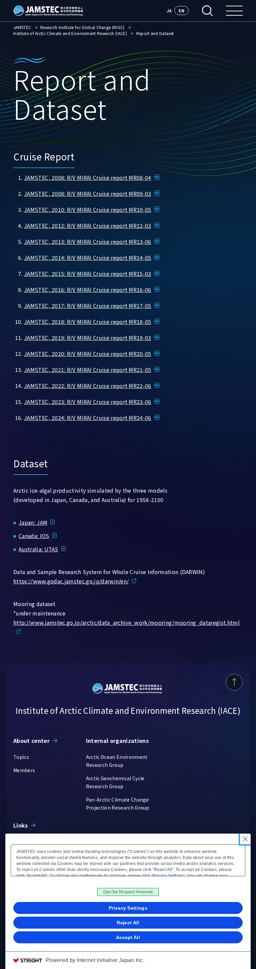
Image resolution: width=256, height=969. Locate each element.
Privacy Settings (128, 908)
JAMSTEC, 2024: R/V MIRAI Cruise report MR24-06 (87, 418)
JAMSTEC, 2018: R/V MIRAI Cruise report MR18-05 (87, 322)
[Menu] (234, 11)
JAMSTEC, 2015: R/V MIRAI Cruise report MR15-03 (87, 274)
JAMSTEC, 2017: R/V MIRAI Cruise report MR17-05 (87, 306)
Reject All (128, 922)
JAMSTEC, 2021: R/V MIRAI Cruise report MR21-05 (87, 370)
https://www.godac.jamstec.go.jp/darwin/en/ (71, 581)
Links (20, 825)
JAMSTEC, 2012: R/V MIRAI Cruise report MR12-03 (87, 225)
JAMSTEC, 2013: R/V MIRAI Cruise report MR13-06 (87, 241)
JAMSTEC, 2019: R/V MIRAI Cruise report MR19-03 (87, 338)
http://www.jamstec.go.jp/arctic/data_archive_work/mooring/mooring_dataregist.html (126, 622)
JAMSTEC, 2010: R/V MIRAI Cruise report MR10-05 (87, 209)
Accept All (128, 937)
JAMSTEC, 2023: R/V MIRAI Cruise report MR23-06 (87, 402)
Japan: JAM (33, 522)
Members (24, 770)
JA (169, 10)
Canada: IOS (34, 536)
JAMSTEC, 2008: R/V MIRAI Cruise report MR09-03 (87, 193)
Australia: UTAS (38, 549)
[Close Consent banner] (245, 839)
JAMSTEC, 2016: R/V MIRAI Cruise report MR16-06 (87, 290)
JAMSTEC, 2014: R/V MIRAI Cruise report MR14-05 (87, 258)
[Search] (207, 10)
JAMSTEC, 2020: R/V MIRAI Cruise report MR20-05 (87, 354)
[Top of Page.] (234, 682)
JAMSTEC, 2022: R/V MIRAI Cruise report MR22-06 (87, 386)
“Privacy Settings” (168, 875)
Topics (21, 757)
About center (31, 741)
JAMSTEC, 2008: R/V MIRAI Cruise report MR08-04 (87, 177)
